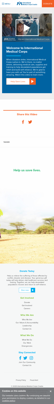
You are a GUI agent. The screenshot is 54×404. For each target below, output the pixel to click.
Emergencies (27, 346)
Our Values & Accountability (27, 322)
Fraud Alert (34, 380)
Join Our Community (27, 362)
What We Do (27, 339)
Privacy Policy (21, 380)
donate (47, 3)
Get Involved (27, 305)
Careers (27, 308)
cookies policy (8, 400)
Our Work (27, 342)
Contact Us (27, 328)
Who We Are (27, 319)
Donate (27, 302)
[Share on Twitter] (30, 122)
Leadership (27, 325)
